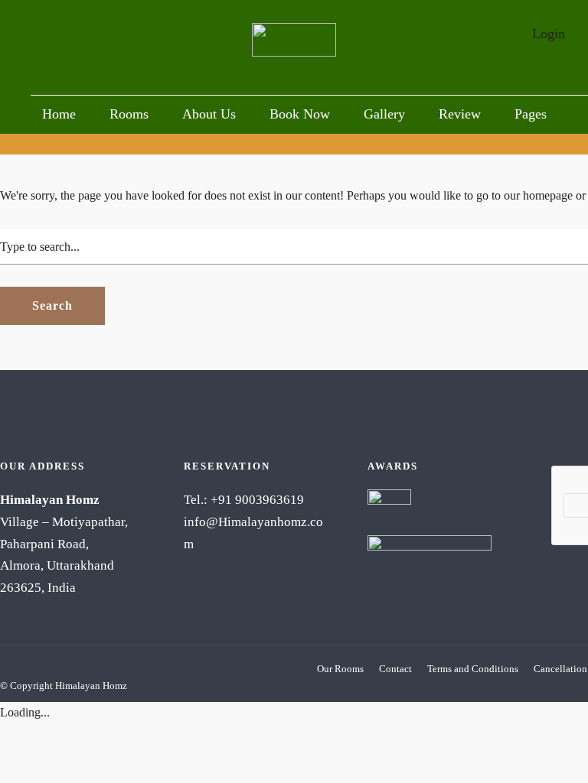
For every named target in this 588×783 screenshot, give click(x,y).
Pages (530, 114)
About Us (209, 114)
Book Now (300, 114)
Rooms (129, 114)
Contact (395, 668)
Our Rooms (340, 668)
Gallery (384, 114)
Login (548, 33)
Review (460, 114)
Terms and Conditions (472, 668)
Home (59, 114)
